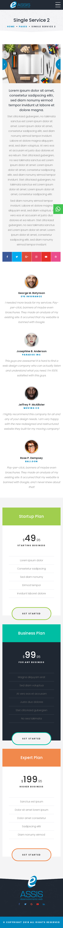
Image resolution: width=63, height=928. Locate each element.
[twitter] (25, 904)
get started (31, 613)
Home (11, 26)
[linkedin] (44, 904)
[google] (31, 904)
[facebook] (19, 904)
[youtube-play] (38, 904)
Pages (23, 26)
